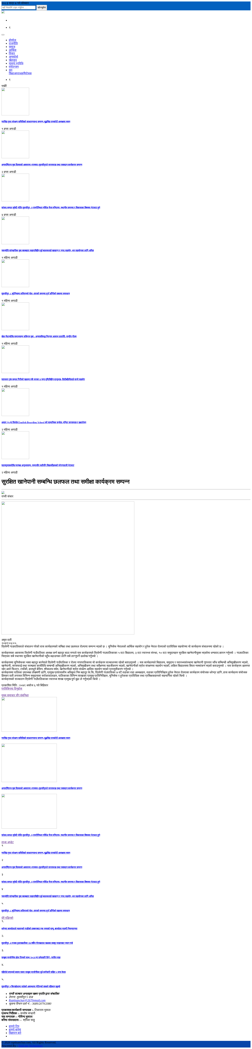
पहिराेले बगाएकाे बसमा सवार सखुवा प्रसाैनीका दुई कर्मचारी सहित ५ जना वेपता (33, 972)
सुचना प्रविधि (16, 63)
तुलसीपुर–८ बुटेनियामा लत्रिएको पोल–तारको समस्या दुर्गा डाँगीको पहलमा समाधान (35, 293)
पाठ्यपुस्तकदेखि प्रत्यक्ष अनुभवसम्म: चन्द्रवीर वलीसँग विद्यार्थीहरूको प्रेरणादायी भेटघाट (37, 465)
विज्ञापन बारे (15, 1032)
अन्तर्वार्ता (13, 56)
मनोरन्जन (14, 66)
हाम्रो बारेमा (15, 1029)
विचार (12, 53)
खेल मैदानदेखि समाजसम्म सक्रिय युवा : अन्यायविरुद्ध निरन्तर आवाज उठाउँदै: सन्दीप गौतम (39, 336)
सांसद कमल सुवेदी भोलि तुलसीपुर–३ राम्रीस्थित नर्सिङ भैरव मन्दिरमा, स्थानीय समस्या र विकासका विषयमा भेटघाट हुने (50, 207)
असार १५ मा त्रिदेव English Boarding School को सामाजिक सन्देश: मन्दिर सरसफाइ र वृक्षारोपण (43, 422)
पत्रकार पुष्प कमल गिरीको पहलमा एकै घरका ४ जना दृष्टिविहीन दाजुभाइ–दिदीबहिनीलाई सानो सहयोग (43, 379)
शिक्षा (11, 73)
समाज (12, 46)
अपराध (17, 73)
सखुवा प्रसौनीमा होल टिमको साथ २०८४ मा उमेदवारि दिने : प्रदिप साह (30, 957)
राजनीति (13, 43)
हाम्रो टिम (14, 1026)
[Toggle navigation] (2, 34)
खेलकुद (13, 60)
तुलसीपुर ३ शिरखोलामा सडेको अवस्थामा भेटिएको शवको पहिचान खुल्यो (30, 986)
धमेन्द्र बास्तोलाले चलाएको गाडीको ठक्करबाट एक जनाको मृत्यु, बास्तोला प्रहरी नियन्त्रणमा (39, 928)
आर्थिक (12, 50)
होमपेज (12, 40)
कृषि (23, 73)
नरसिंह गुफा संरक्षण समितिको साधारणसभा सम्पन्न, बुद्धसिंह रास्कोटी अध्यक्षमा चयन (35, 121)
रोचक (29, 73)
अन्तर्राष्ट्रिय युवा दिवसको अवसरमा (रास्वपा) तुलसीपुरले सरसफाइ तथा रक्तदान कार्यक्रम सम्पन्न (41, 164)
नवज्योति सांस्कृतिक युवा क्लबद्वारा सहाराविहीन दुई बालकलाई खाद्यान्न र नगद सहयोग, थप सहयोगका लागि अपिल (47, 250)
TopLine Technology (30, 1045)
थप (10, 70)
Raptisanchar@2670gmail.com (27, 1000)
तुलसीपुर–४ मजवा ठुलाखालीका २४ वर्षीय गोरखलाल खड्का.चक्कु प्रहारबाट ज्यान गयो (37, 943)
